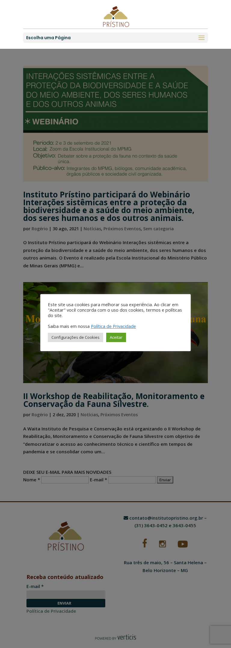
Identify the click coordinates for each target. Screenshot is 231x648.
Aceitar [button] (116, 337)
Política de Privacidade (113, 326)
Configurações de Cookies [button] (75, 337)
